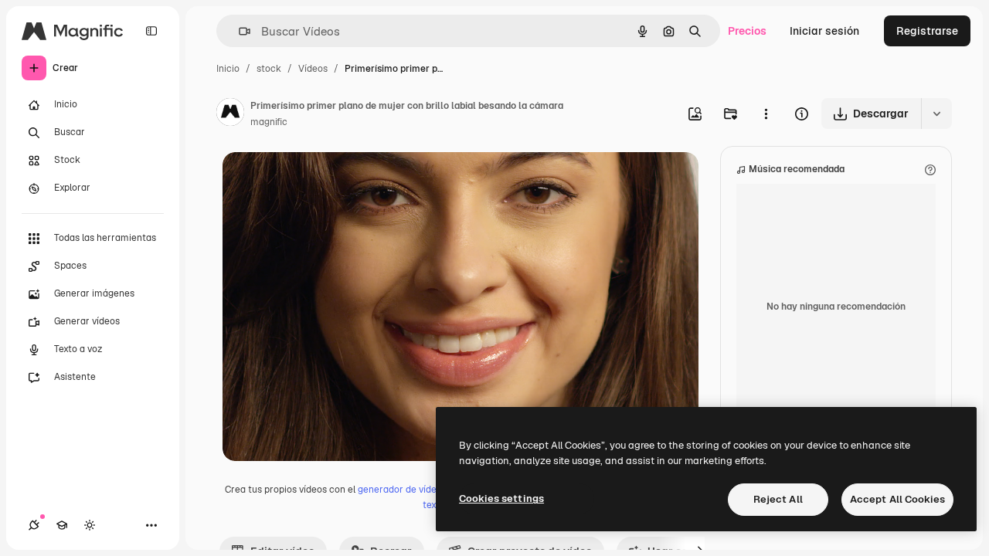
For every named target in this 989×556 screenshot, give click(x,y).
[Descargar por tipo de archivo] (936, 113)
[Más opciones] (765, 113)
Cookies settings (501, 498)
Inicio (228, 69)
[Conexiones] (34, 525)
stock (269, 69)
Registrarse (927, 31)
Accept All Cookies (897, 499)
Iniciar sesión (824, 31)
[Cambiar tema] (89, 525)
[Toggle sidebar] (151, 31)
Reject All (778, 499)
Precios (747, 31)
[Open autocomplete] (238, 31)
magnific (268, 122)
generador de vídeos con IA (417, 489)
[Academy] (61, 525)
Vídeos (313, 69)
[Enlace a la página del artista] (230, 114)
